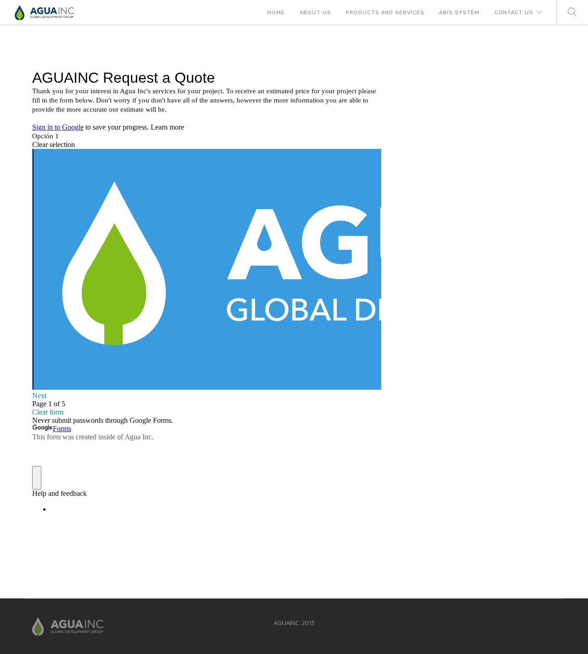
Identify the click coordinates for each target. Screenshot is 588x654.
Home (276, 13)
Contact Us (513, 13)
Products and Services (385, 13)
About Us (315, 13)
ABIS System (459, 13)
